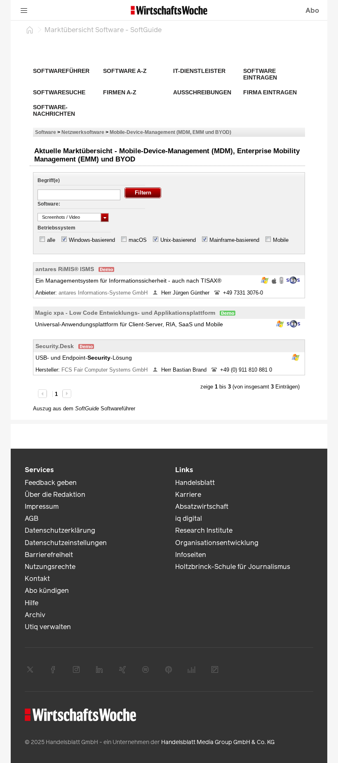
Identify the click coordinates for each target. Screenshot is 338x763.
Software (45, 132)
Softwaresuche (59, 92)
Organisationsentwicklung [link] (216, 543)
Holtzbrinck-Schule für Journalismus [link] (232, 566)
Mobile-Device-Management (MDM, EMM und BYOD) (170, 132)
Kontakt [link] (37, 578)
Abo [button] (312, 10)
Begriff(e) (49, 180)
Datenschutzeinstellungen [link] (66, 543)
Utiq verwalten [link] (48, 627)
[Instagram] (76, 669)
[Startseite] (30, 30)
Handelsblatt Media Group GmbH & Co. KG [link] (218, 742)
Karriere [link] (188, 494)
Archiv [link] (35, 615)
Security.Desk (54, 346)
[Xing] (122, 669)
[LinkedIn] (99, 669)
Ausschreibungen (202, 92)
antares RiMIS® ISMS (64, 269)
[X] (30, 669)
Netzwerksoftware (82, 132)
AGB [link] (31, 518)
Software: (49, 204)
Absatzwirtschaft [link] (201, 506)
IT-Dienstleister (199, 71)
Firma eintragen (270, 92)
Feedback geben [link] (51, 482)
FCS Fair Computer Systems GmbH (105, 370)
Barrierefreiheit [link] (49, 554)
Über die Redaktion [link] (55, 494)
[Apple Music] (169, 669)
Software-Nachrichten (54, 110)
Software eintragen (260, 74)
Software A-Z (125, 71)
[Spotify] (145, 669)
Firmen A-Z (119, 92)
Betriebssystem (56, 228)
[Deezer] (192, 669)
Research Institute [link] (203, 530)
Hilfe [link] (31, 603)
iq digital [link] (188, 518)
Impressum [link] (42, 506)
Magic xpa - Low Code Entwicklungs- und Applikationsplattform (125, 312)
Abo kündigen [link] (47, 590)
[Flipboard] (215, 669)
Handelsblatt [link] (195, 482)
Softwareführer (61, 71)
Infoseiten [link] (190, 554)
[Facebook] (53, 669)
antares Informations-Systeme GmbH (104, 293)
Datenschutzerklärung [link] (60, 530)
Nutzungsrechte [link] (50, 566)
